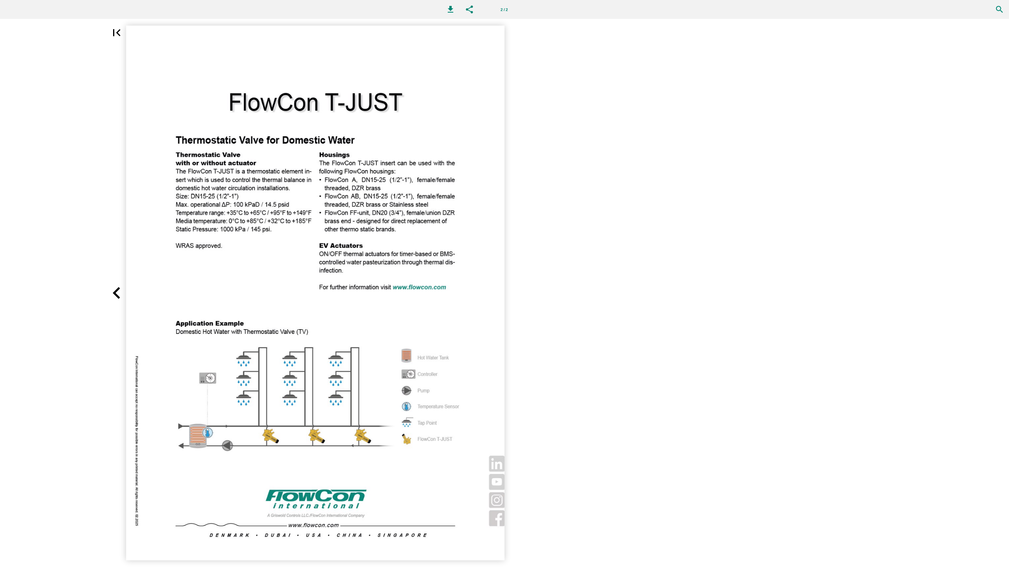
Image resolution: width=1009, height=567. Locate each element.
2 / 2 (504, 9)
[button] (450, 9)
